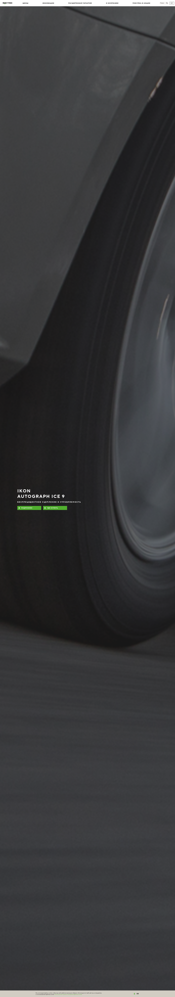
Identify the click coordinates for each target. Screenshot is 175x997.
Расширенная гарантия (80, 3)
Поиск (162, 3)
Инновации (48, 3)
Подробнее (26, 508)
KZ (172, 3)
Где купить (52, 508)
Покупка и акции (141, 3)
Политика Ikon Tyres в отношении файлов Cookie (68, 994)
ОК (138, 993)
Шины (25, 3)
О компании (112, 3)
